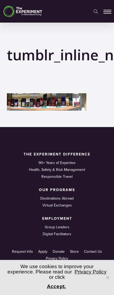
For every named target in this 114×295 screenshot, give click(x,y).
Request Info (22, 251)
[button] (107, 11)
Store (74, 251)
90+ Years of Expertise (57, 163)
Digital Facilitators (57, 234)
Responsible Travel (57, 176)
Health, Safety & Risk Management (57, 169)
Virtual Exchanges (57, 205)
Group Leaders (57, 227)
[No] (107, 277)
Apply (42, 251)
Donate (59, 251)
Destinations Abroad (57, 198)
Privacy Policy (57, 258)
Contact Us (93, 251)
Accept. (56, 286)
